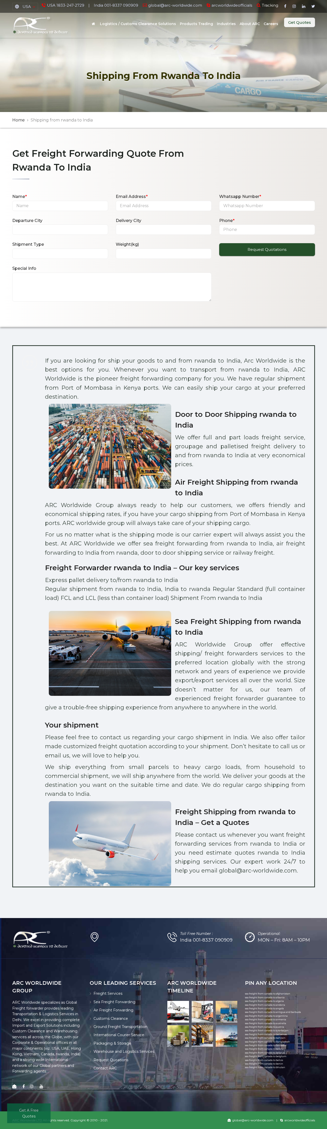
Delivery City (128, 220)
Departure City (27, 220)
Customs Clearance (111, 1018)
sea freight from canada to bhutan (265, 1067)
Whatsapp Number (240, 196)
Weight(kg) (127, 244)
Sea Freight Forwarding (114, 1002)
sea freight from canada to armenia (265, 1019)
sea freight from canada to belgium (265, 1056)
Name (19, 196)
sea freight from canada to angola (264, 1008)
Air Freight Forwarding (113, 1010)
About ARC (250, 23)
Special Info (24, 268)
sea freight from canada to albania (265, 997)
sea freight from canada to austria (264, 1026)
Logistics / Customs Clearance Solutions (138, 23)
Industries (226, 23)
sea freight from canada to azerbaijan (266, 1030)
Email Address (132, 196)
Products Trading (196, 23)
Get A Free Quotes (29, 1113)
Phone (227, 220)
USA (26, 6)
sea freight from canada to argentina (266, 1015)
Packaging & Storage (112, 1043)
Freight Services (108, 993)
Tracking (270, 5)
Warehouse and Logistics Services (124, 1051)
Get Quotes (299, 22)
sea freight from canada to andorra (265, 1004)
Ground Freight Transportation (120, 1026)
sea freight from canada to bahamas (266, 1034)
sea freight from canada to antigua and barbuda (273, 1012)
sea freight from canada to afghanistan (267, 993)
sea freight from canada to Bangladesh (267, 1041)
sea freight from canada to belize (264, 1060)
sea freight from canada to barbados (265, 1045)
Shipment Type (28, 244)
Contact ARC (105, 1068)
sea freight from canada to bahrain (265, 1037)
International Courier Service (119, 1035)
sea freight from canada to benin (264, 1063)
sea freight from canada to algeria (264, 1001)
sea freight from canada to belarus (265, 1052)
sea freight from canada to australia (265, 1023)
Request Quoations (111, 1060)
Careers (271, 23)
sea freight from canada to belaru (264, 1048)
